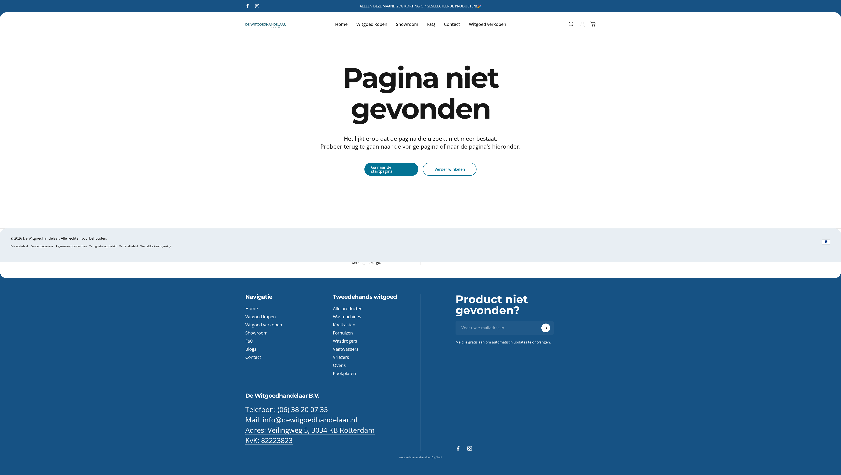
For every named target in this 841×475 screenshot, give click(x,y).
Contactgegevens (41, 246)
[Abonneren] (545, 328)
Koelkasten (344, 324)
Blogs (250, 349)
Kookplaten (344, 373)
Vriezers (341, 357)
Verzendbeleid (128, 246)
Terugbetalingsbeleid (103, 246)
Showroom (256, 333)
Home (251, 308)
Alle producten (347, 308)
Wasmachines (347, 316)
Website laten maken (412, 457)
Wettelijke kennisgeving (155, 246)
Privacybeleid (19, 246)
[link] (310, 430)
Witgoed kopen (260, 316)
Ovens (339, 365)
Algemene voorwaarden (71, 246)
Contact (253, 357)
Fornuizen (343, 333)
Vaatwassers (346, 349)
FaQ (249, 341)
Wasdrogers (345, 341)
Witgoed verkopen (263, 324)
